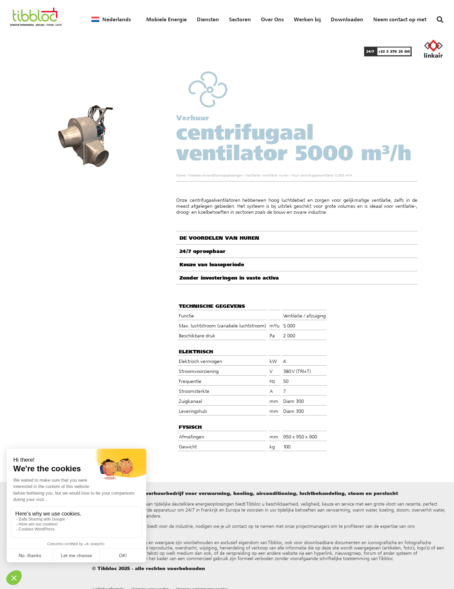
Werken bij (307, 19)
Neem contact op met (399, 19)
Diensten (208, 19)
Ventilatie (253, 175)
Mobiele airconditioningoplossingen (215, 175)
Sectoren (240, 19)
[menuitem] (111, 19)
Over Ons (272, 19)
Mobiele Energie (166, 19)
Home (180, 175)
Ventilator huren (275, 175)
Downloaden (347, 19)
